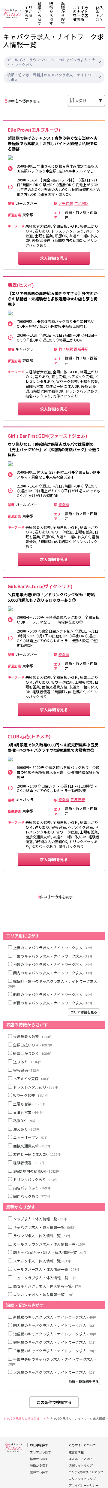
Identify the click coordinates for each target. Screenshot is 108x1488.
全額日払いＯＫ (32, 1044)
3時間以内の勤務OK (36, 1171)
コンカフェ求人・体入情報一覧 (43, 1294)
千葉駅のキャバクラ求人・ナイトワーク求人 (54, 1350)
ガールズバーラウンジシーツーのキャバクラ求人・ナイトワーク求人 (51, 62)
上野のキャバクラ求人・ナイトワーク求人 (52, 947)
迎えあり (26, 1128)
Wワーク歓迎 (30, 1095)
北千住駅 (65, 203)
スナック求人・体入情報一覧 (41, 1260)
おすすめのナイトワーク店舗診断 (80, 13)
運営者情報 (76, 1452)
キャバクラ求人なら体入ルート (24, 1418)
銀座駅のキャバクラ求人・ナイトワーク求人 (54, 1342)
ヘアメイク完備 (31, 1078)
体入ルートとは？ (100, 13)
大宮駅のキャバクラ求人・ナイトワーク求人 (54, 1372)
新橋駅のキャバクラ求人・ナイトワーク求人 (54, 1316)
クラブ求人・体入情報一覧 (40, 1218)
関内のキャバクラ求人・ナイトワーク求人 (52, 972)
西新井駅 (81, 349)
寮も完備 (26, 1070)
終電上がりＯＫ (32, 1053)
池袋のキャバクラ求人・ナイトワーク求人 (52, 964)
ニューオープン (30, 1137)
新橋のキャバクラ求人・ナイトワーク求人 (52, 1002)
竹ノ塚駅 (81, 203)
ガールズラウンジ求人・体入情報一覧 (49, 1244)
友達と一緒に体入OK (37, 1154)
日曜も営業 (28, 1112)
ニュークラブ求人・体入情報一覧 (44, 1277)
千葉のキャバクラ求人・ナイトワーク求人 (52, 955)
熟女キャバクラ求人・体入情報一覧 (47, 1286)
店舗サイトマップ (81, 1465)
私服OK (25, 1120)
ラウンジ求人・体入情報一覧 (41, 1235)
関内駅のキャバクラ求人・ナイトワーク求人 (54, 1325)
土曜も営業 (29, 1103)
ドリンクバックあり (35, 1179)
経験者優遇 (29, 1162)
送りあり (27, 1061)
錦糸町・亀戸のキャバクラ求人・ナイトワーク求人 (53, 983)
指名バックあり (31, 1187)
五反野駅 (77, 799)
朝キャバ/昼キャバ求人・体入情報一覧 (50, 1252)
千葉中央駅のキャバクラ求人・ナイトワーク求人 (52, 1361)
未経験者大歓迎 (32, 1036)
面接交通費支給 (31, 1145)
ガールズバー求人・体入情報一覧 (46, 1269)
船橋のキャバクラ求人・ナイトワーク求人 (52, 994)
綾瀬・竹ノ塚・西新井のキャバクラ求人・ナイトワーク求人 (51, 77)
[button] (99, 62)
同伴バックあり (31, 1196)
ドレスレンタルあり (35, 1086)
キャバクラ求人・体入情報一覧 (44, 1227)
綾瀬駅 (63, 504)
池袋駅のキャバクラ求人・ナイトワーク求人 (54, 1333)
